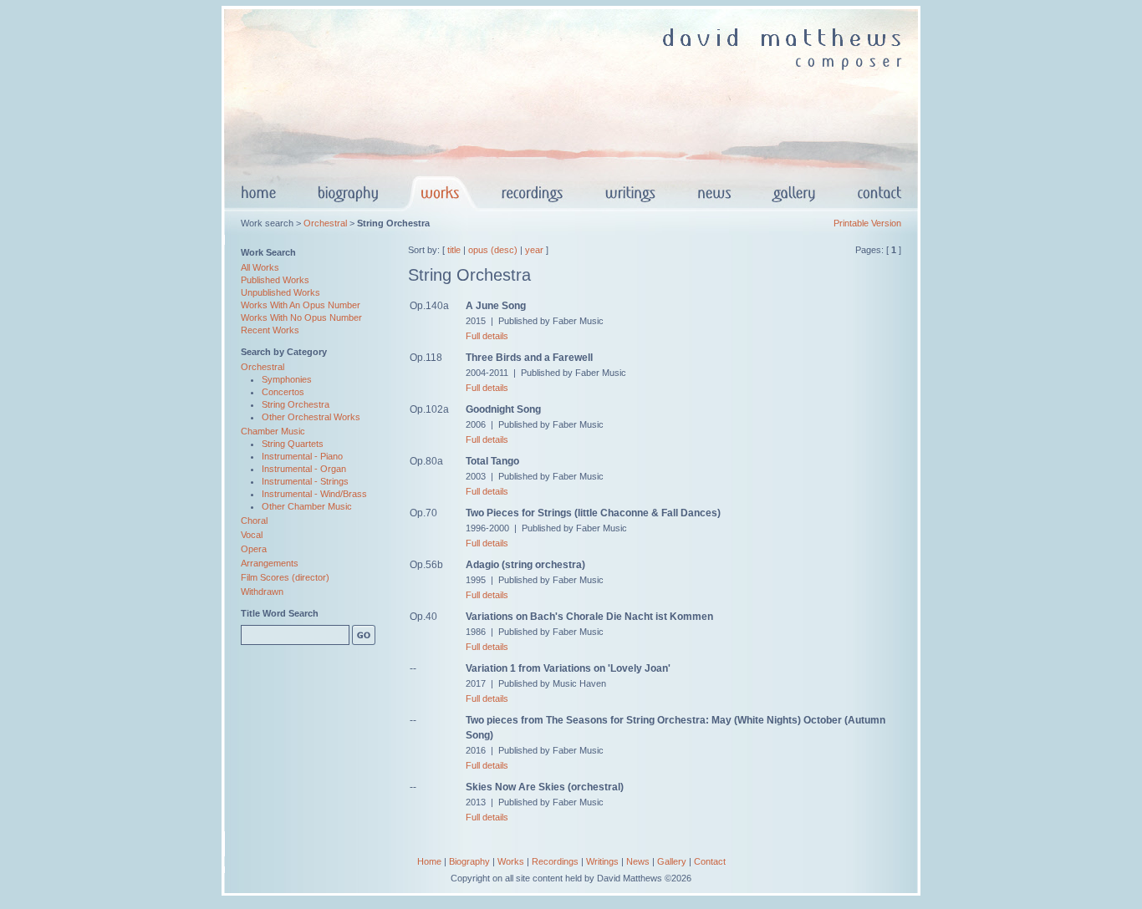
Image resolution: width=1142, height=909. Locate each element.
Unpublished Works (280, 292)
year (534, 250)
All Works (260, 267)
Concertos (283, 392)
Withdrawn (262, 592)
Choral (254, 520)
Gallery (671, 861)
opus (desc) (492, 250)
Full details (487, 336)
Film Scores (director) (285, 577)
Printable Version (867, 223)
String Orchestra (295, 404)
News (638, 861)
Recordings (555, 861)
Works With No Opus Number (301, 317)
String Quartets (293, 444)
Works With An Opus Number (300, 305)
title (454, 250)
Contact (710, 861)
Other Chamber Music (307, 506)
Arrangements (269, 563)
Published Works (275, 280)
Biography (469, 861)
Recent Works (270, 330)
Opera (254, 549)
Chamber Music (273, 431)
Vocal (252, 535)
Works (510, 861)
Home (429, 861)
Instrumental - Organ (304, 469)
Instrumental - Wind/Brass (314, 494)
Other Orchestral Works (311, 417)
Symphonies (287, 379)
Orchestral (325, 223)
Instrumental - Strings (305, 481)
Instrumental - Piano (302, 456)
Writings (602, 861)
